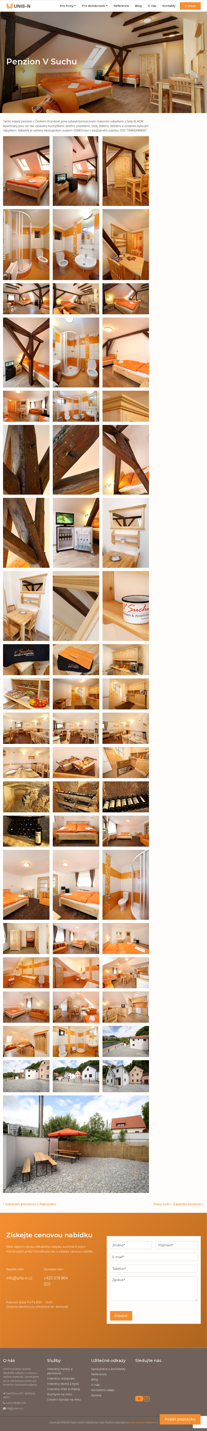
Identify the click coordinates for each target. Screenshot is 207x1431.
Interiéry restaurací (61, 1378)
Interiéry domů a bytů (63, 1384)
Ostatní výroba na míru (64, 1399)
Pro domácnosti (93, 6)
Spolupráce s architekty (108, 1369)
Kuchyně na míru (59, 1394)
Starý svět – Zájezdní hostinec (178, 1204)
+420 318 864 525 (16, 1402)
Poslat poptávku (180, 1419)
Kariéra (96, 1395)
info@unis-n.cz (19, 1278)
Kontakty (168, 6)
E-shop (190, 6)
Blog (138, 6)
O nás (152, 6)
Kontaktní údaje (102, 1390)
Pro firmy (67, 6)
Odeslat (121, 1316)
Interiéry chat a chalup (63, 1389)
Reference (121, 6)
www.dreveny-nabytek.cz (143, 1422)
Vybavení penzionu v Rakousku (30, 1204)
